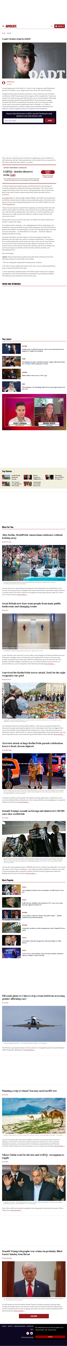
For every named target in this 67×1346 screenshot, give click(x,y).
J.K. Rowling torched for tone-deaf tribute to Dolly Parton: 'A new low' (43, 891)
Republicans (10, 204)
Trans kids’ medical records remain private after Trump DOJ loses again (41, 929)
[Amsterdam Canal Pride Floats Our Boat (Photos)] (28, 484)
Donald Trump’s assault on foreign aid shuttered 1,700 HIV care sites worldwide (33, 813)
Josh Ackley (5, 1163)
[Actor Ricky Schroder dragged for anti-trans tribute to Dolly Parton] (11, 940)
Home (3, 33)
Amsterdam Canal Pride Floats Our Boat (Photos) (37, 484)
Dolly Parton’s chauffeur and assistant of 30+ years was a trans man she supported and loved (42, 904)
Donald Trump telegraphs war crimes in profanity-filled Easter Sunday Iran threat (32, 1254)
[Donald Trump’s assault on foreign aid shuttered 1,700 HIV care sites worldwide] (33, 839)
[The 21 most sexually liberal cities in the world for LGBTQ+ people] (6, 484)
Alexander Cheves (7, 678)
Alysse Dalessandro (7, 542)
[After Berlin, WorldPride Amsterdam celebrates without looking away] (33, 563)
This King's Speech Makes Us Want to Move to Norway (59, 478)
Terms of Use (52, 1329)
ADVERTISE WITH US (31, 1327)
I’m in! (50, 121)
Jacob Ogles (6, 818)
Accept (50, 1336)
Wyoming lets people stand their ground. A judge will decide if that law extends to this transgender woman (43, 363)
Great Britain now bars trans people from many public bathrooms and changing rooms (31, 604)
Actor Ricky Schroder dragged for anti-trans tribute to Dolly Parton (41, 942)
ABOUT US (10, 1327)
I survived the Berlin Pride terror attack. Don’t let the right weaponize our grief (30, 673)
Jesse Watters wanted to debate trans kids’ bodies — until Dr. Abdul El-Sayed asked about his (42, 916)
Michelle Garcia (11, 81)
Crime (23, 359)
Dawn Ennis (5, 610)
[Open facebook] (27, 1334)
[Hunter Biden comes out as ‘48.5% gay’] (11, 374)
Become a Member (48, 172)
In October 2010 (7, 198)
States (24, 950)
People (24, 887)
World (9, 33)
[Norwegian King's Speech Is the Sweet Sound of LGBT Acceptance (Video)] (49, 477)
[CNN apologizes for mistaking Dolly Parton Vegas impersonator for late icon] (11, 386)
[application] (34, 412)
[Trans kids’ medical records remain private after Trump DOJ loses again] (11, 927)
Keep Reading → (22, 594)
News (23, 384)
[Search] (52, 26)
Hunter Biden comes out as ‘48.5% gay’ (34, 375)
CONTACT (4, 1327)
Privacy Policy (40, 1329)
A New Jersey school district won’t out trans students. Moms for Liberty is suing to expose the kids (43, 954)
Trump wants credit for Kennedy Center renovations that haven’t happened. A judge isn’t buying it (43, 350)
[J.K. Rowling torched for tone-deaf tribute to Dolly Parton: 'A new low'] (11, 890)
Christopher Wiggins (7, 751)
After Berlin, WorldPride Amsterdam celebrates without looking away (32, 536)
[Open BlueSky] (31, 1334)
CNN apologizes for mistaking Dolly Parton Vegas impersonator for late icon (43, 388)
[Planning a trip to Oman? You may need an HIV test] (33, 1115)
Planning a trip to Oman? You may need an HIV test (29, 1090)
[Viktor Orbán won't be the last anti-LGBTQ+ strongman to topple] (33, 1184)
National (24, 346)
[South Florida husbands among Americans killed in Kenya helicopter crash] (6, 477)
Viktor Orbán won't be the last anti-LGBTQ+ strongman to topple (33, 1158)
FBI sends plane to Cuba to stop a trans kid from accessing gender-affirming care (33, 997)
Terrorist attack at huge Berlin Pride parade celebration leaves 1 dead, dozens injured (32, 745)
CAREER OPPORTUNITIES (19, 1327)
